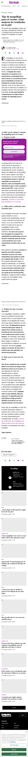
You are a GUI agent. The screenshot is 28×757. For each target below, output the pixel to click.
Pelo (14, 6)
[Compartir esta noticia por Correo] (18, 53)
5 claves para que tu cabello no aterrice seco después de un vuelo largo (13, 591)
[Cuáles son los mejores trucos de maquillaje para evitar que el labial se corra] (4, 438)
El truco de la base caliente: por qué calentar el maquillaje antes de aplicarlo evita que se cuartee (14, 645)
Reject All (14, 749)
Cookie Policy (13, 742)
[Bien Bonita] (14, 2)
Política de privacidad (7, 155)
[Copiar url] (22, 53)
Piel (18, 6)
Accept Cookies (14, 754)
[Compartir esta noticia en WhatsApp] (5, 53)
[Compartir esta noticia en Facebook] (9, 53)
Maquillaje (10, 12)
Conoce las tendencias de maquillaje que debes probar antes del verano (13, 421)
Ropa (14, 481)
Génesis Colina (12, 47)
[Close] (26, 732)
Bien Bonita (4, 12)
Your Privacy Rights (14, 745)
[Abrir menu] (2, 2)
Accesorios (5, 668)
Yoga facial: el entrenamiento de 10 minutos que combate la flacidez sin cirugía (13, 563)
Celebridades (6, 6)
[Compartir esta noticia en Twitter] (14, 53)
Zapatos (4, 694)
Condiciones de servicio (8, 156)
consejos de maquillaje (9, 454)
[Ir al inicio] (6, 715)
